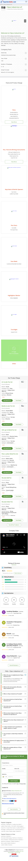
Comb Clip (3, 831)
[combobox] (4, 776)
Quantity (3, 768)
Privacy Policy (23, 783)
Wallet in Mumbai (15, 841)
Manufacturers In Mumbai (8, 803)
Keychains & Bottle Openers (14, 189)
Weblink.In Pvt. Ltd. (19, 851)
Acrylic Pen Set (14, 158)
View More (14, 122)
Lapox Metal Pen (14, 116)
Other (14, 363)
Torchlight (14, 329)
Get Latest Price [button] (7, 400)
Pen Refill (14, 826)
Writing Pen (9, 824)
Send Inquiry (14, 781)
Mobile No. (4, 774)
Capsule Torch (14, 332)
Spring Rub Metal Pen (14, 118)
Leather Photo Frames (6, 826)
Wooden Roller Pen (14, 114)
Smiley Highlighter (14, 298)
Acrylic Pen (3, 828)
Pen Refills (14, 228)
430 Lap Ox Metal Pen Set (14, 152)
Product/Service (5, 763)
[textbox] (20, 771)
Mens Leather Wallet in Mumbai (8, 843)
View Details (18, 400)
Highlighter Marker (14, 295)
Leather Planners (20, 828)
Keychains (3, 824)
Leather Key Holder (14, 193)
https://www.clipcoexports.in (9, 798)
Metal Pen (19, 831)
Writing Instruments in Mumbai (15, 839)
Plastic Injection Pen (14, 156)
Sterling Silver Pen (10, 829)
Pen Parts (14, 225)
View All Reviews (14, 665)
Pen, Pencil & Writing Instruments (14, 150)
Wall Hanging (20, 826)
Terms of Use (17, 852)
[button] (6, 384)
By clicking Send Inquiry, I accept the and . (14, 783)
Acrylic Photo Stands (11, 828)
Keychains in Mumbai (5, 836)
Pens (14, 110)
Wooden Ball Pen (14, 112)
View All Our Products (14, 524)
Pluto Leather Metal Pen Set (14, 154)
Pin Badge (3, 829)
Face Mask (14, 261)
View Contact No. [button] (14, 809)
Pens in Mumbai (4, 839)
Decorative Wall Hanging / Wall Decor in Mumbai (11, 838)
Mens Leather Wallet (10, 831)
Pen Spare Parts (14, 229)
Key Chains (14, 192)
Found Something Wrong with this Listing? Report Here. (14, 813)
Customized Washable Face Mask (14, 264)
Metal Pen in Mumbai (5, 841)
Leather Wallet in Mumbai (6, 845)
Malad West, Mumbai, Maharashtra (15, 9)
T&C (17, 783)
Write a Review (18, 573)
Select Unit (16, 768)
